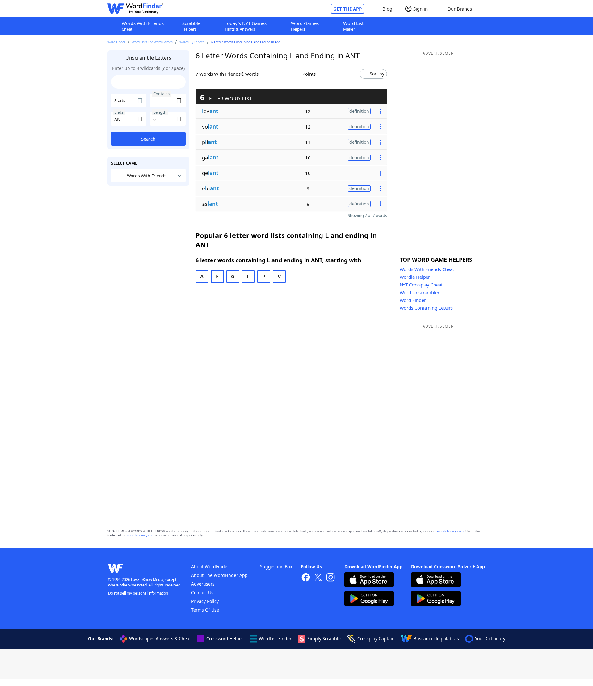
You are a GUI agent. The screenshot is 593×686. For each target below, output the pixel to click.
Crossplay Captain (376, 639)
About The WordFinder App (219, 575)
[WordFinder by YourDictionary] (135, 8)
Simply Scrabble (324, 639)
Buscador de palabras (436, 639)
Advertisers (203, 584)
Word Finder (116, 42)
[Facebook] (306, 578)
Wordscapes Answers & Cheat (160, 639)
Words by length (191, 42)
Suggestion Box (276, 567)
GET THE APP (347, 9)
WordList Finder (275, 639)
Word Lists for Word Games (152, 42)
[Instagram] (330, 578)
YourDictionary (490, 639)
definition (359, 111)
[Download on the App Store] (369, 580)
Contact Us (202, 592)
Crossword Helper (224, 639)
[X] (318, 578)
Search (148, 139)
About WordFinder (210, 567)
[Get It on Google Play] (369, 599)
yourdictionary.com (450, 531)
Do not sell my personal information (138, 593)
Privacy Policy (205, 601)
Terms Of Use (205, 610)
